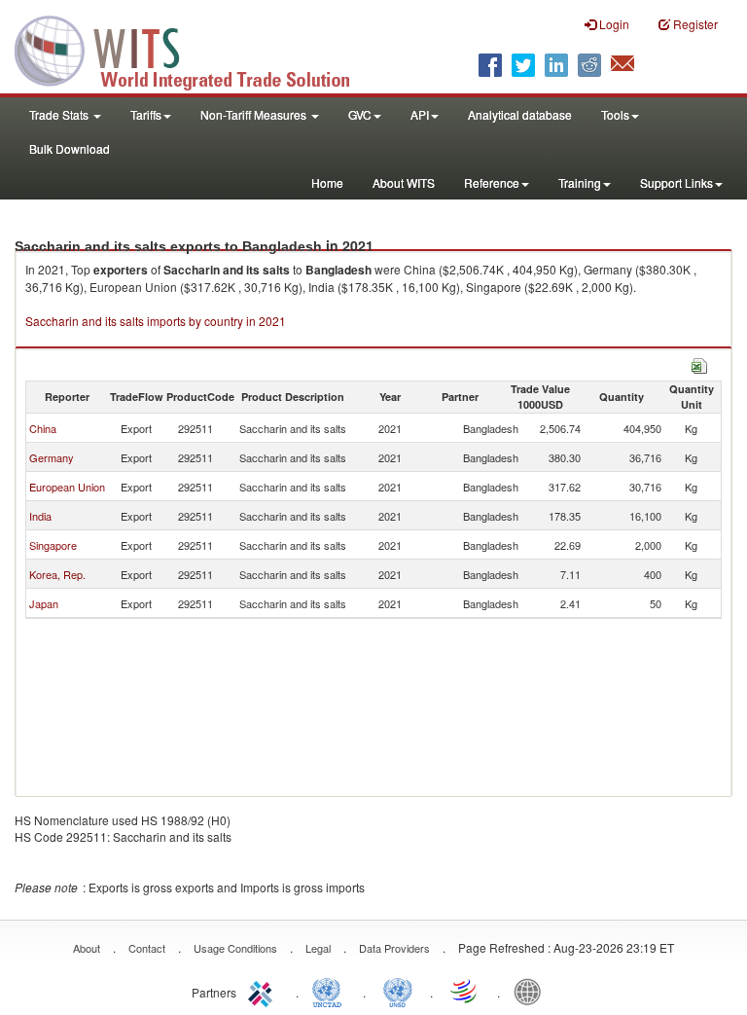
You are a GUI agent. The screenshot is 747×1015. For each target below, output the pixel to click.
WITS (194, 48)
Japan (43, 603)
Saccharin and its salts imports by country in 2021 (155, 320)
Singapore (53, 545)
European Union (67, 486)
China (42, 428)
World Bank (532, 990)
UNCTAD (330, 990)
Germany (51, 457)
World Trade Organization (464, 990)
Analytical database (520, 114)
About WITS (404, 182)
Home (327, 182)
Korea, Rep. (57, 574)
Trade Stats (60, 114)
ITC (263, 990)
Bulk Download (69, 148)
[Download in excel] (699, 363)
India (40, 516)
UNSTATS (397, 990)
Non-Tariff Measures (254, 114)
